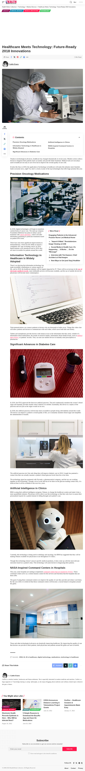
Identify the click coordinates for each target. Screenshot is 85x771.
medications (55, 657)
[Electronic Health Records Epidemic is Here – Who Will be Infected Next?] (11, 704)
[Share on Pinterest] (17, 57)
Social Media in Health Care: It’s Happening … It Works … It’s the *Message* (62, 249)
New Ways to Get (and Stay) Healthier (65, 260)
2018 (21, 657)
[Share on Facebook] (11, 57)
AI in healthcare (31, 657)
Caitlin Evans (14, 64)
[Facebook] (74, 763)
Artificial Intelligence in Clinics (59, 142)
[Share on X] (14, 57)
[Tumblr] (82, 763)
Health (26, 709)
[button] (4, 2)
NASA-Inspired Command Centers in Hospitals (61, 147)
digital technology (44, 657)
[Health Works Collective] (11, 2)
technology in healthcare (70, 657)
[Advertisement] (42, 28)
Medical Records (9, 709)
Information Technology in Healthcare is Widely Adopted (27, 147)
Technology (45, 10)
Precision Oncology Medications (24, 142)
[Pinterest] (79, 763)
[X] (76, 763)
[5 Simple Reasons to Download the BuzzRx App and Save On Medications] (32, 704)
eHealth (6, 10)
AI (24, 657)
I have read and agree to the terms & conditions (43, 753)
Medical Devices (16, 10)
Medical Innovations (31, 10)
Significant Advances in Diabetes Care (26, 152)
